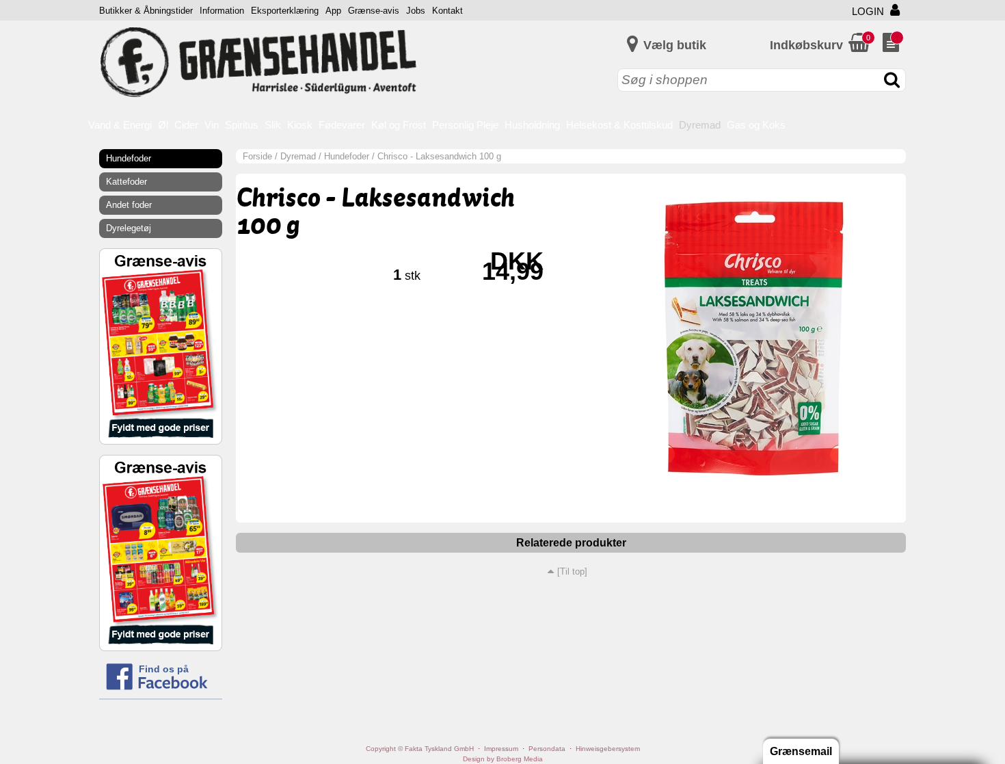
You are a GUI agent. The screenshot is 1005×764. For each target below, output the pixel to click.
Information (222, 10)
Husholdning (532, 125)
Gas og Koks (756, 125)
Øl (163, 125)
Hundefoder (346, 156)
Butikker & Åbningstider (146, 10)
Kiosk (299, 125)
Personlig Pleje (465, 125)
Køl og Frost (398, 125)
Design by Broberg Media (503, 759)
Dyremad (700, 125)
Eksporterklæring (285, 10)
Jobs (415, 10)
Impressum (501, 748)
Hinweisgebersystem (608, 748)
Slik (273, 125)
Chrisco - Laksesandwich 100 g (439, 156)
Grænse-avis (373, 10)
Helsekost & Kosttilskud (619, 125)
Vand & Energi (120, 125)
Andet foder (129, 205)
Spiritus (241, 125)
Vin (211, 125)
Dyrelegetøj (128, 228)
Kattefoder (126, 181)
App (333, 10)
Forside (257, 156)
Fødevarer (342, 125)
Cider (186, 125)
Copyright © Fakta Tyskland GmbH (420, 748)
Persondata (546, 748)
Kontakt (447, 10)
